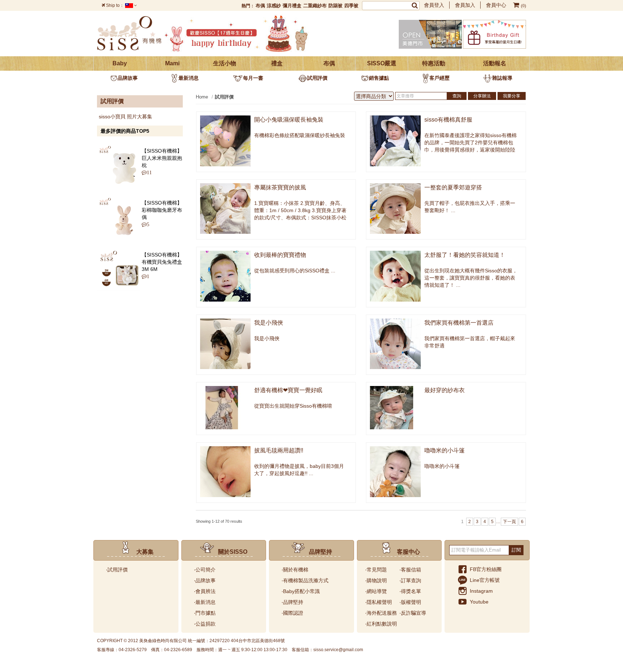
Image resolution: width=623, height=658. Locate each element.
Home (202, 97)
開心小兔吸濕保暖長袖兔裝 (288, 120)
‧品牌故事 (205, 580)
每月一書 (253, 78)
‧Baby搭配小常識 (301, 591)
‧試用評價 (117, 570)
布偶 (260, 5)
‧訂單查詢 (410, 580)
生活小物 (224, 63)
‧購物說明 (376, 580)
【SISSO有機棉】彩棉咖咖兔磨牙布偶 (162, 210)
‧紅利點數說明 (381, 624)
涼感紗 (274, 5)
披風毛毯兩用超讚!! (278, 450)
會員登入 (434, 5)
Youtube (479, 602)
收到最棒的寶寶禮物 (280, 255)
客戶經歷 (439, 78)
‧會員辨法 (205, 591)
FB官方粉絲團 (486, 569)
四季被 (351, 5)
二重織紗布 (315, 5)
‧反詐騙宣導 (412, 613)
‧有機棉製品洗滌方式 (305, 580)
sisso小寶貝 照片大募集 (125, 116)
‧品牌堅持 (292, 602)
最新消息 (188, 78)
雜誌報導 (502, 78)
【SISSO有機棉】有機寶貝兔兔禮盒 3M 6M (162, 262)
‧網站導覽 (376, 591)
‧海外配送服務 (381, 613)
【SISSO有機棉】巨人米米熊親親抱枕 (162, 158)
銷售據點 (379, 78)
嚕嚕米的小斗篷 (444, 450)
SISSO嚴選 (381, 63)
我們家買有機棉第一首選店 (459, 323)
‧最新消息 (205, 602)
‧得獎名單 (410, 591)
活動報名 (494, 63)
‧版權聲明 (410, 602)
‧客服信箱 (410, 570)
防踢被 (335, 5)
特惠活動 (433, 63)
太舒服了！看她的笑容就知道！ (464, 255)
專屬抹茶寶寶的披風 (280, 187)
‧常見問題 (376, 570)
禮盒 (277, 63)
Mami (172, 63)
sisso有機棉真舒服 (448, 120)
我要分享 (511, 95)
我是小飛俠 (268, 323)
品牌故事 (128, 78)
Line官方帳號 (485, 580)
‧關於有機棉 (295, 570)
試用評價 (317, 78)
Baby (119, 63)
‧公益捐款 (205, 624)
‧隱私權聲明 (378, 602)
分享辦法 (482, 95)
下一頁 (509, 521)
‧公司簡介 (205, 570)
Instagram (481, 591)
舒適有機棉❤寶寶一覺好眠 (288, 390)
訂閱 (516, 550)
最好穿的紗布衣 (444, 390)
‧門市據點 (205, 613)
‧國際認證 (292, 613)
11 (147, 172)
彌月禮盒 (292, 5)
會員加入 (465, 5)
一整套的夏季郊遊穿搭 (453, 187)
